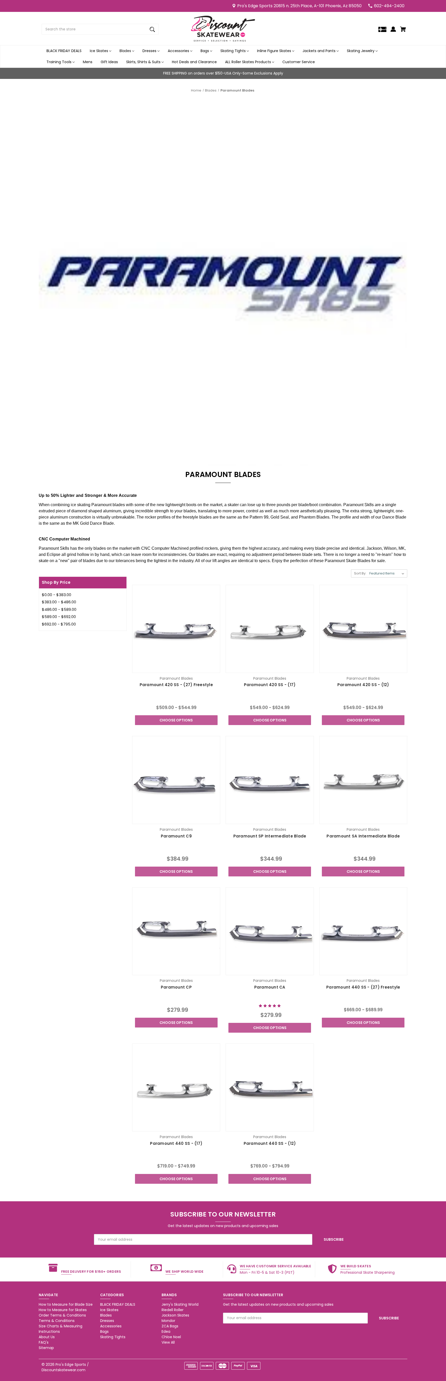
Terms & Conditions (57, 1320)
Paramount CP (176, 987)
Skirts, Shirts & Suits (144, 61)
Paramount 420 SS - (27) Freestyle (176, 684)
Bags (205, 50)
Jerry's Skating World (180, 1304)
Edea (166, 1331)
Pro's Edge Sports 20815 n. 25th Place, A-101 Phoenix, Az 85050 (299, 6)
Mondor (168, 1320)
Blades (126, 50)
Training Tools (59, 61)
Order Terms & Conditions (62, 1315)
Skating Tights (233, 50)
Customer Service (298, 61)
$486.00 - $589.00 (59, 609)
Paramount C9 (176, 836)
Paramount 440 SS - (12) (270, 1143)
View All (168, 1342)
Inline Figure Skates (274, 50)
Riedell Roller (173, 1309)
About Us (47, 1336)
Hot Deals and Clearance (194, 61)
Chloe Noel (171, 1336)
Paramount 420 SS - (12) (363, 684)
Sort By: (360, 573)
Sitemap (46, 1347)
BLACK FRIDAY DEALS (64, 50)
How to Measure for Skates (63, 1309)
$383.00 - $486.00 (59, 602)
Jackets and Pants (319, 50)
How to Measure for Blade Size (66, 1304)
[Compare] (176, 668)
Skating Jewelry (361, 50)
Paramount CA (269, 987)
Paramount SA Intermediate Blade (363, 836)
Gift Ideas (109, 61)
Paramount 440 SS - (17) (176, 1143)
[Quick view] (162, 667)
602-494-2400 (389, 6)
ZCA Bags (170, 1326)
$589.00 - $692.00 (59, 616)
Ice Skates (99, 50)
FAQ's (44, 1342)
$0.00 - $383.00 (56, 594)
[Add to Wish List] (190, 667)
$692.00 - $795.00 (59, 624)
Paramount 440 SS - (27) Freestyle (363, 987)
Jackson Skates (175, 1315)
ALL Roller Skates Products (248, 61)
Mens (87, 61)
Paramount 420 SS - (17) (270, 684)
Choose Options (176, 720)
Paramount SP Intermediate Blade (269, 836)
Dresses (149, 50)
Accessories (179, 50)
